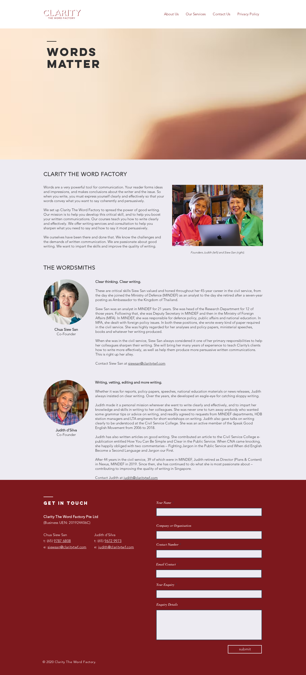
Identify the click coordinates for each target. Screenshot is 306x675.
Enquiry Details (167, 604)
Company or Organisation (173, 525)
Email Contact (166, 564)
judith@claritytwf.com (141, 477)
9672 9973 (112, 540)
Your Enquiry (165, 584)
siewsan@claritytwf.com (146, 363)
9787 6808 (62, 540)
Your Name (163, 502)
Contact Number (167, 544)
